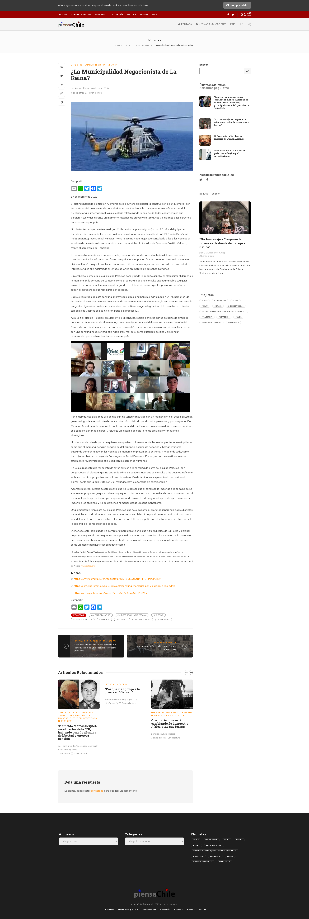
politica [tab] (203, 193)
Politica (131, 14)
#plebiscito (163, 620)
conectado (97, 790)
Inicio (117, 45)
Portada (186, 24)
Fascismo (75, 715)
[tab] (212, 85)
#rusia (239, 317)
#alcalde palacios (100, 615)
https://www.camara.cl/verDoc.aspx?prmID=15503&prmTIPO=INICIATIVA (117, 578)
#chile (204, 301)
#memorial (122, 620)
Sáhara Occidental (165, 642)
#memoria (104, 620)
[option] (79, 718)
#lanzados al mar (82, 620)
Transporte (110, 641)
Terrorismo (65, 721)
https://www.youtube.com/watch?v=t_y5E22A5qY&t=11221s (110, 593)
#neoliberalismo (236, 306)
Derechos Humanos (82, 65)
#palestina (207, 317)
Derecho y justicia (81, 14)
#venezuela (233, 322)
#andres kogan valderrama (131, 615)
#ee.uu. (205, 306)
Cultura (62, 14)
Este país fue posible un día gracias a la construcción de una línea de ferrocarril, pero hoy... (96, 647)
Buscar (203, 64)
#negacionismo (142, 620)
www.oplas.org (88, 566)
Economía (117, 14)
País (232, 24)
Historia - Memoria (141, 45)
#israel (218, 306)
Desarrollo (101, 14)
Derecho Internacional (165, 712)
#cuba (235, 301)
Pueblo (144, 14)
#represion (224, 317)
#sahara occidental (211, 322)
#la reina (158, 615)
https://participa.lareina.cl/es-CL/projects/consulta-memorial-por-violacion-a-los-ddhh (124, 585)
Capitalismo (81, 641)
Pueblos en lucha (174, 715)
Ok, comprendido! (237, 5)
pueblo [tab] (216, 193)
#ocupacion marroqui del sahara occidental (224, 311)
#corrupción (220, 301)
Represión (76, 718)
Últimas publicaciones (212, 24)
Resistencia (90, 718)
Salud (155, 14)
